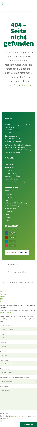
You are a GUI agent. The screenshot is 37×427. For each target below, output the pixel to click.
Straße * (3, 343)
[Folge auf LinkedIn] (6, 241)
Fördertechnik (10, 167)
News (7, 214)
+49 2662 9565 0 (5, 313)
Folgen (12, 233)
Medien (7, 220)
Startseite (26, 85)
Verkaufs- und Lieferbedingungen (16, 203)
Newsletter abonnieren (17, 252)
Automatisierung (11, 173)
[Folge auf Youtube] (6, 237)
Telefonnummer (5, 369)
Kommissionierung (11, 179)
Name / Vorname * (6, 325)
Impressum (9, 194)
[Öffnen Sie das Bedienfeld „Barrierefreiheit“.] (1, 421)
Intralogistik (9, 170)
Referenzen (9, 212)
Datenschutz (9, 197)
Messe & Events (10, 209)
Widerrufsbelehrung (12, 206)
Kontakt (7, 217)
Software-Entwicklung (12, 176)
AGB (6, 200)
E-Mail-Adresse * (6, 360)
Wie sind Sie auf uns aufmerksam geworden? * (16, 378)
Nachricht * (4, 387)
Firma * (2, 334)
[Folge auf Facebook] (6, 233)
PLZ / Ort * (3, 351)
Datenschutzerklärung (18, 416)
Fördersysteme (10, 164)
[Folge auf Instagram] (6, 245)
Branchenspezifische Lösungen (16, 182)
